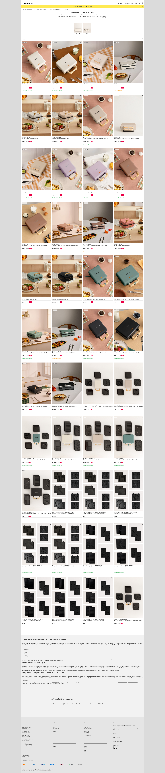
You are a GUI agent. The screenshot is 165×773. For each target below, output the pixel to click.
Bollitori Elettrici (102, 703)
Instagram (85, 746)
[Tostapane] (78, 28)
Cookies (52, 769)
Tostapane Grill (51, 9)
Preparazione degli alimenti (42, 9)
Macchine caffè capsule (26, 728)
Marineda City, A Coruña (26, 756)
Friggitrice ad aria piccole (26, 736)
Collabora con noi (56, 741)
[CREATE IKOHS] (28, 3)
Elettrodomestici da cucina (30, 9)
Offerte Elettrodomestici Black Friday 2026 (29, 743)
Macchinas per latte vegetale (27, 733)
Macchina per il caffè (25, 735)
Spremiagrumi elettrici (81, 703)
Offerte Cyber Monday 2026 (27, 744)
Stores (23, 750)
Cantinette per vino (25, 740)
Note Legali (32, 769)
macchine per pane (55, 682)
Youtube (85, 750)
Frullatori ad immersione (26, 727)
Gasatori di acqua (57, 703)
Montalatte (92, 703)
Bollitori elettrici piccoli (26, 741)
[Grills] (87, 28)
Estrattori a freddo (68, 703)
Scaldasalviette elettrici (26, 732)
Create (23, 722)
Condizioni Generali (25, 769)
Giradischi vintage (25, 737)
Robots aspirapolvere (25, 731)
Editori (85, 722)
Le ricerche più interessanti (27, 745)
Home (23, 9)
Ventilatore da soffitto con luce (27, 739)
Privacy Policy (38, 769)
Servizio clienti (55, 722)
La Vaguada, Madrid (25, 755)
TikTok (85, 751)
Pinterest (85, 747)
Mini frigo (23, 729)
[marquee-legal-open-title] (142, 6)
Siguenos (85, 741)
